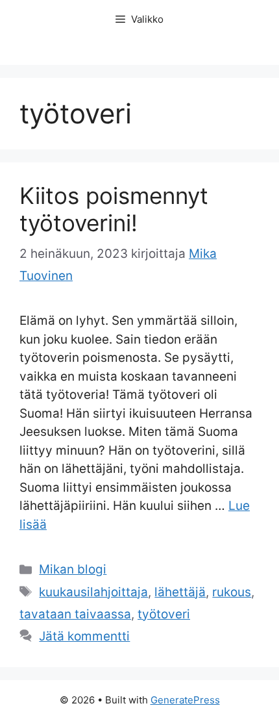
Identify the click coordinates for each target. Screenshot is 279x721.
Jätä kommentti (84, 636)
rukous (231, 592)
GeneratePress (185, 700)
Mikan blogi (72, 569)
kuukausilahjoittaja (93, 592)
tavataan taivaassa (75, 614)
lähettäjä (180, 592)
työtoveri (164, 614)
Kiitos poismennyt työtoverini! (113, 209)
